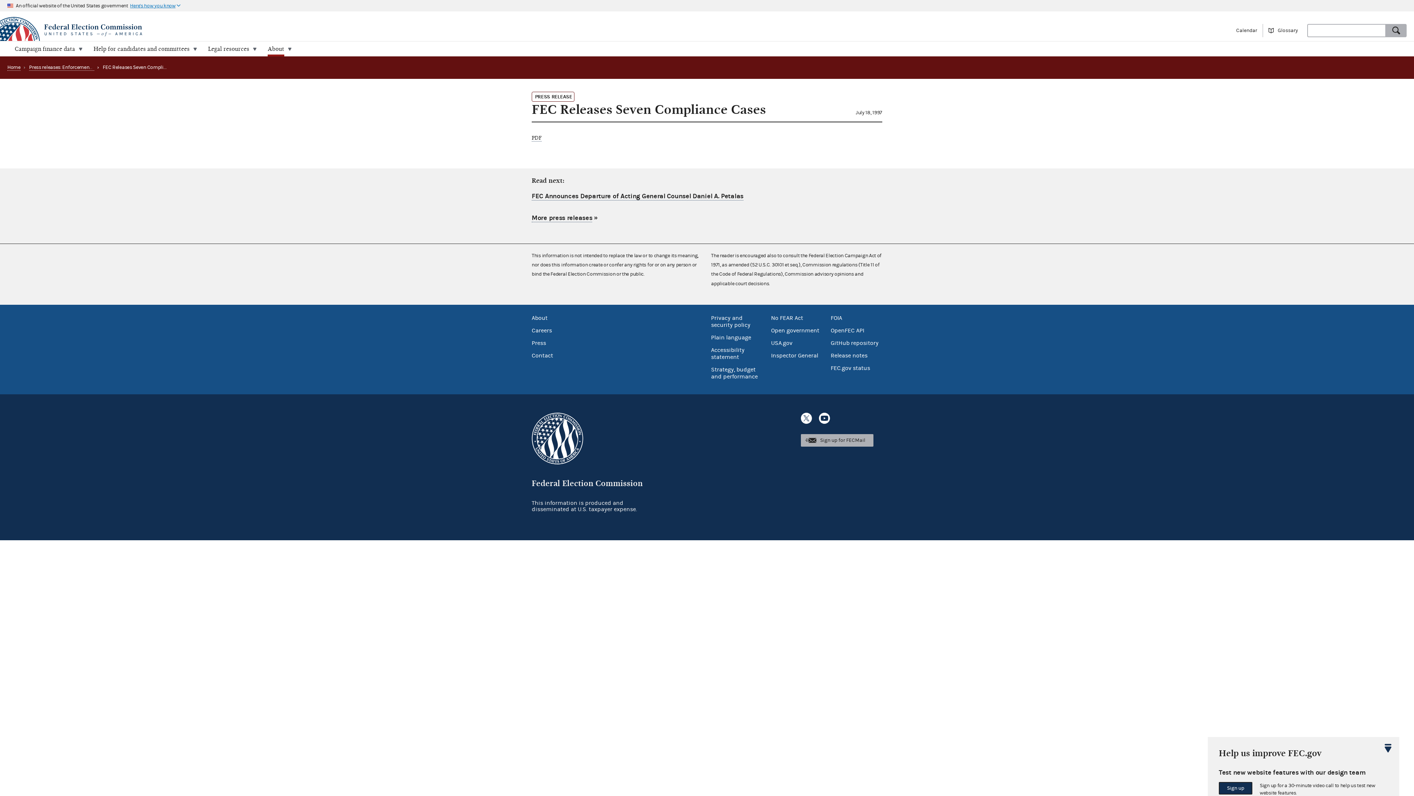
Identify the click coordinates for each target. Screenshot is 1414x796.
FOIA (836, 318)
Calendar (1246, 31)
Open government (795, 330)
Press (539, 343)
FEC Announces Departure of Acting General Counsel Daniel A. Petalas (637, 196)
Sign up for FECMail (842, 440)
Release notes (849, 355)
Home (14, 67)
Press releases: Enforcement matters (69, 67)
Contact (542, 355)
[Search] (1396, 30)
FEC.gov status (850, 368)
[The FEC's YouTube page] (824, 418)
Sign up (1235, 788)
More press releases (562, 218)
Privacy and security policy (730, 321)
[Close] (1388, 748)
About (540, 318)
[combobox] (1346, 30)
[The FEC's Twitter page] (806, 418)
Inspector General (794, 355)
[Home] (353, 30)
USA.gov (781, 343)
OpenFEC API (847, 330)
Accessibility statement (728, 353)
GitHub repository (855, 343)
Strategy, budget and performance (734, 373)
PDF (537, 138)
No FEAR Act (787, 318)
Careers (542, 330)
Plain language (731, 337)
